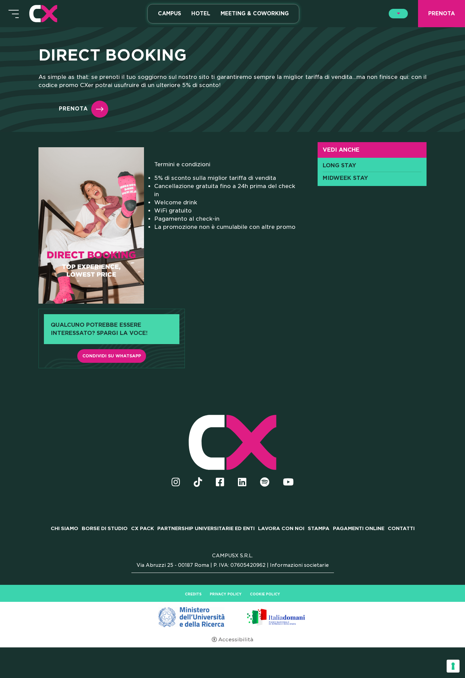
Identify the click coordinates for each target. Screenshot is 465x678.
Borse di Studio (105, 528)
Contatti (401, 528)
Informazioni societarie (299, 565)
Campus (169, 14)
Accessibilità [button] (235, 639)
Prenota (73, 109)
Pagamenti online (358, 528)
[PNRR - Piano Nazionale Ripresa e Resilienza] (232, 617)
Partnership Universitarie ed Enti (206, 528)
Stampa (319, 528)
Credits (193, 594)
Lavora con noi (281, 528)
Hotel (200, 14)
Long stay (339, 165)
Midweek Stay (345, 178)
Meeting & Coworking (255, 14)
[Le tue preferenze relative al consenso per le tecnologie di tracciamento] (453, 666)
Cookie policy (265, 594)
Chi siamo (64, 528)
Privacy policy (226, 594)
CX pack (142, 528)
